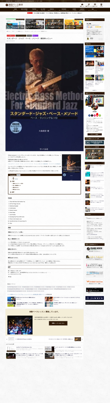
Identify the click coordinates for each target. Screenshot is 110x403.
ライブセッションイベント (21, 35)
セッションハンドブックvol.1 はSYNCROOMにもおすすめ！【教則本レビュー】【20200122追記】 (97, 195)
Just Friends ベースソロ (61, 286)
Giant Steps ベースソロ (51, 286)
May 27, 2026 (99, 238)
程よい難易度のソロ (16, 185)
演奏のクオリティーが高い (17, 183)
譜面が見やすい (15, 187)
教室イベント (35, 35)
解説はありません (16, 189)
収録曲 (15, 178)
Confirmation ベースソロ (39, 286)
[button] (99, 39)
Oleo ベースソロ (71, 286)
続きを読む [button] (89, 36)
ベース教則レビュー (11, 35)
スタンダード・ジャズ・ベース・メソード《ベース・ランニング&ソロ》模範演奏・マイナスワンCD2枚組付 (34, 163)
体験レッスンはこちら (58, 323)
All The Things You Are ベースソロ (15, 286)
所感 (12, 181)
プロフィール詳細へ (95, 134)
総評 (12, 192)
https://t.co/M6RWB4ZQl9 (92, 234)
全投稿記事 (29, 35)
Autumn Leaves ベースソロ (28, 286)
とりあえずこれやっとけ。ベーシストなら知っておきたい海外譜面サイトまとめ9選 (97, 209)
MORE (94, 90)
